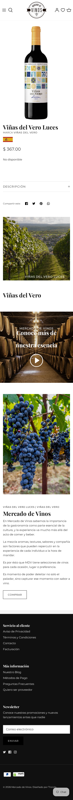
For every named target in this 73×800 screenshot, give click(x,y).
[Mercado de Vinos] (36, 10)
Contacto (9, 643)
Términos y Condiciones (19, 637)
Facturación (11, 649)
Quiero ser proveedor (17, 689)
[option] (36, 71)
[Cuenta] (56, 10)
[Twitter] (4, 752)
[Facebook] (9, 752)
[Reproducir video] (36, 360)
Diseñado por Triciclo (44, 787)
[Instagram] (15, 752)
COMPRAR (15, 594)
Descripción (14, 186)
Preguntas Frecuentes (18, 684)
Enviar (13, 740)
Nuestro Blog (12, 672)
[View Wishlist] (63, 10)
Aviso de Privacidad (16, 631)
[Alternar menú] (4, 10)
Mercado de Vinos (21, 787)
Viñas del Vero (25, 132)
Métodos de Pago (15, 678)
